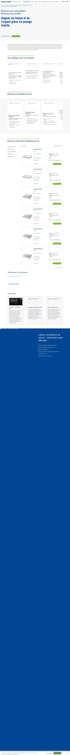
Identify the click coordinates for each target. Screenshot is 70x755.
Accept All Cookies (57, 753)
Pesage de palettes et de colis (26, 5)
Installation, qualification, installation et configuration (48, 351)
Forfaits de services (42, 353)
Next (62, 74)
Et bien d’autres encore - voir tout (44, 355)
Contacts (56, 1)
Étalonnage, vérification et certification (45, 347)
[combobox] (59, 146)
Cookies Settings (49, 753)
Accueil (2, 5)
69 (61, 267)
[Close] (68, 753)
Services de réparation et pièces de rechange (47, 345)
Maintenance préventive (43, 349)
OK (15, 303)
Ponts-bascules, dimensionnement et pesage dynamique (12, 5)
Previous (7, 74)
